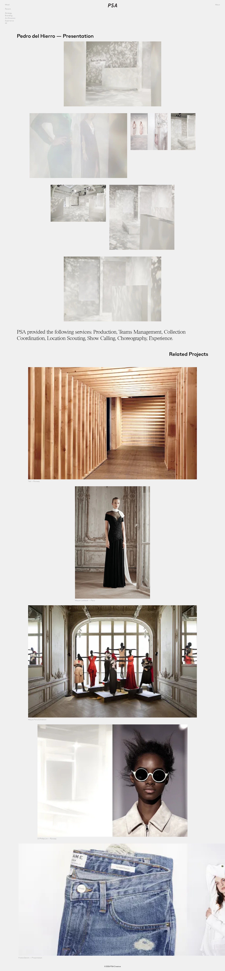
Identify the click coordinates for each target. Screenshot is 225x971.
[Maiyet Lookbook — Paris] (112, 542)
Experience (9, 21)
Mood (7, 5)
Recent (8, 9)
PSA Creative (112, 5)
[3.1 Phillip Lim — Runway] (113, 780)
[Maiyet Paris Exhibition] (112, 661)
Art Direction (10, 18)
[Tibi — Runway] (112, 423)
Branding (8, 16)
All (6, 23)
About (217, 5)
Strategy (8, 13)
